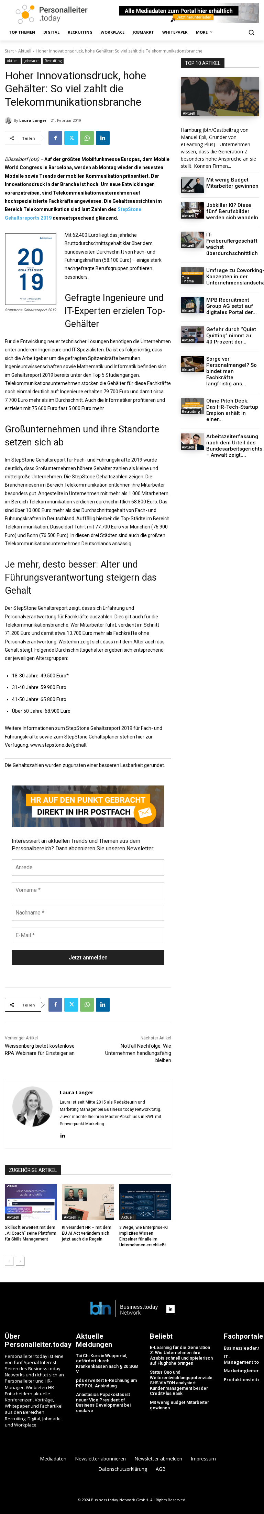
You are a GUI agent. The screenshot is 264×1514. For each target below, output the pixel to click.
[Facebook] (55, 138)
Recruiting (53, 60)
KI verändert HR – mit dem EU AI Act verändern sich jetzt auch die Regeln (86, 1233)
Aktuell (24, 51)
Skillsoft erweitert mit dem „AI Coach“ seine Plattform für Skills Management (30, 1233)
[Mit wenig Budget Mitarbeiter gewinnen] (192, 185)
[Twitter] (71, 138)
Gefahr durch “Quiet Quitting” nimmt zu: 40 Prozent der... (231, 335)
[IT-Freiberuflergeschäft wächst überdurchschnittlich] (192, 240)
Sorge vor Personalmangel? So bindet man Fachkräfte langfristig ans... (231, 371)
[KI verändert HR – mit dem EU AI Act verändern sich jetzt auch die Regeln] (88, 1202)
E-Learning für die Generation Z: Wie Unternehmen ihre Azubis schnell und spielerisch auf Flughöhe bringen (181, 1355)
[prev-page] (9, 1261)
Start (9, 51)
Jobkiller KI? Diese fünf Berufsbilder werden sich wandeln (232, 211)
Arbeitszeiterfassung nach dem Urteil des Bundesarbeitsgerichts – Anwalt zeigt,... (234, 445)
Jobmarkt (31, 60)
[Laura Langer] (9, 120)
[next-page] (20, 1261)
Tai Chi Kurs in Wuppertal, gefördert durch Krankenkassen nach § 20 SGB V (107, 1363)
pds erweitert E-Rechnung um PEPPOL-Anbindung (106, 1383)
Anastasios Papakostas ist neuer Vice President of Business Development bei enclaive (103, 1402)
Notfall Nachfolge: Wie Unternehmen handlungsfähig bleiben (138, 1053)
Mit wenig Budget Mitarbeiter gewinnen (232, 183)
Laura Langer (32, 120)
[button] (251, 32)
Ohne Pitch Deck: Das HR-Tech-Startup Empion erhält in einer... (232, 410)
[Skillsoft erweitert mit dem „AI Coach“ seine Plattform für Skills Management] (31, 1202)
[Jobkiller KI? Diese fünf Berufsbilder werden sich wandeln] (192, 210)
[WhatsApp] (87, 138)
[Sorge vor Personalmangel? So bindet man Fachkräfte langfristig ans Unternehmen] (192, 364)
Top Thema (188, 279)
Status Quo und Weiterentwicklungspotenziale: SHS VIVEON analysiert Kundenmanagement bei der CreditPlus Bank (181, 1383)
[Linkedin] (103, 138)
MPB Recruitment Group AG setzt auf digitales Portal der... (231, 306)
